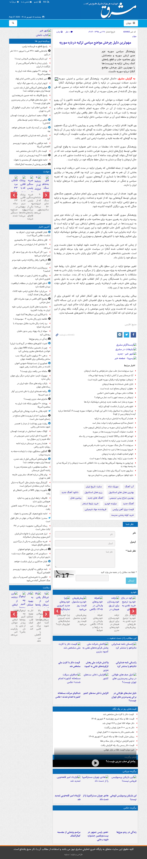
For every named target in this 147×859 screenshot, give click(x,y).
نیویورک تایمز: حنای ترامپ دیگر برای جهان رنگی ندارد (30, 377)
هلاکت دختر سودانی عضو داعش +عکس (115, 393)
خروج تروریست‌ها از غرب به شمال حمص (114, 449)
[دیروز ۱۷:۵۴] (95, 650)
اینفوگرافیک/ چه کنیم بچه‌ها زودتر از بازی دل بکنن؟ (22, 621)
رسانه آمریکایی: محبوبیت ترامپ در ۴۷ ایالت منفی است (32, 527)
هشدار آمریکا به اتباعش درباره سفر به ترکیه (113, 418)
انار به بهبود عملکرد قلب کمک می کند (30, 620)
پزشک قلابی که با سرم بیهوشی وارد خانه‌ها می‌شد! (22, 205)
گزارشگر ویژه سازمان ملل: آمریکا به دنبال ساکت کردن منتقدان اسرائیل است (30, 484)
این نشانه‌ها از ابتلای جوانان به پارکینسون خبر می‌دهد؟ (14, 623)
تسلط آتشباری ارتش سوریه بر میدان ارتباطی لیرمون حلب (108, 427)
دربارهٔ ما (13, 2)
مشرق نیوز (111, 9)
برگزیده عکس (130, 808)
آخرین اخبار (44, 227)
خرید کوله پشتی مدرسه (122, 515)
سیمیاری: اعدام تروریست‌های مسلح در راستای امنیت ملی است (31, 417)
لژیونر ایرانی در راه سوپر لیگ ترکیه (32, 83)
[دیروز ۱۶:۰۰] (95, 820)
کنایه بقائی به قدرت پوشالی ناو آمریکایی (29, 411)
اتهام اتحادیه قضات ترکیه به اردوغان (117, 454)
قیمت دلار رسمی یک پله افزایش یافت (117, 745)
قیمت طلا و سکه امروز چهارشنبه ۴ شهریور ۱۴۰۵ (112, 719)
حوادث (46, 172)
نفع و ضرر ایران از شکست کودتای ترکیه (116, 406)
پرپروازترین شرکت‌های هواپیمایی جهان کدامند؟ (31, 269)
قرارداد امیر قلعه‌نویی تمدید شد (67, 797)
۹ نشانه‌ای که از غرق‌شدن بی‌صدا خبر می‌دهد (38, 204)
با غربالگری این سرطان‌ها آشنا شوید (31, 314)
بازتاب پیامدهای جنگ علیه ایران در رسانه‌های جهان (33, 385)
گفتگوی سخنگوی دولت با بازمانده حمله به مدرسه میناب (30, 453)
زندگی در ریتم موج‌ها (126, 832)
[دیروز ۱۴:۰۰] (67, 820)
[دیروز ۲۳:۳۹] (95, 763)
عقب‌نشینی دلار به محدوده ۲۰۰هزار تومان (115, 732)
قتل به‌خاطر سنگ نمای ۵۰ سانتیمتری (45, 202)
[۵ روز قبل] (95, 607)
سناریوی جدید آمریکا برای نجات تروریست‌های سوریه (110, 470)
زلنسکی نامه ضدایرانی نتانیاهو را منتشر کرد (126, 664)
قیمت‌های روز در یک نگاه (124, 709)
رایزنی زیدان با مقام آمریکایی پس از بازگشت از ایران (33, 64)
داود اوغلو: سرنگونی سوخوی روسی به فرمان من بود (110, 475)
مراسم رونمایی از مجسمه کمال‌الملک (68, 834)
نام (134, 533)
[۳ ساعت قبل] (45, 603)
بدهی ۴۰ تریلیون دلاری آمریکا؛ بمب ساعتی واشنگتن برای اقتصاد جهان (32, 357)
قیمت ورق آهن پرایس (123, 509)
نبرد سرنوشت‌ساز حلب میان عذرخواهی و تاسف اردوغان (108, 371)
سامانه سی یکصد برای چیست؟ (33, 371)
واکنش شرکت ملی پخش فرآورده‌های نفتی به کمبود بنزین (96, 666)
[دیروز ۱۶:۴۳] (67, 650)
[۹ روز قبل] (62, 607)
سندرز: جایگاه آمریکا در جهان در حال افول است (30, 519)
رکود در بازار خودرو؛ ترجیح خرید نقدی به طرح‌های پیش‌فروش (129, 621)
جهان (129, 23)
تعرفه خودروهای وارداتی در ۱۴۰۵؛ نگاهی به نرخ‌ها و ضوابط (96, 622)
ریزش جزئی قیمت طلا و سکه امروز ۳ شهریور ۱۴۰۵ (111, 736)
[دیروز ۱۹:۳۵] (123, 650)
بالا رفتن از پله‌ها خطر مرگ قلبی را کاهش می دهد (38, 626)
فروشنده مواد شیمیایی (95, 509)
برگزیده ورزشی (129, 771)
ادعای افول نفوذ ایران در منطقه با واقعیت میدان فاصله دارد (30, 285)
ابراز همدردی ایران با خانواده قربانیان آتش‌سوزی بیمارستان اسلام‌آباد (32, 535)
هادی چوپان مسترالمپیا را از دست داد (95, 797)
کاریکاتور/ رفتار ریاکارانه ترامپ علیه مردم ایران (31, 261)
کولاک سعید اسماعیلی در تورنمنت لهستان (28, 115)
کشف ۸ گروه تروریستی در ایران (33, 155)
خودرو (133, 592)
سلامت (46, 588)
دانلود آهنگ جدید (69, 492)
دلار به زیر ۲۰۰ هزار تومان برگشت (119, 727)
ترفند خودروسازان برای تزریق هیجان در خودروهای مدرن (113, 622)
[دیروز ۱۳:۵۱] (95, 681)
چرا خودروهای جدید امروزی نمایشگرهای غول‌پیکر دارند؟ (63, 619)
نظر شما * (131, 551)
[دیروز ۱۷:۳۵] (123, 784)
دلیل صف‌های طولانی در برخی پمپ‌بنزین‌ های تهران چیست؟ (124, 697)
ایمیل (133, 542)
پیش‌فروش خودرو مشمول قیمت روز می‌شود (79, 619)
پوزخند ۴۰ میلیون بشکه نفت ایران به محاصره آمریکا (32, 72)
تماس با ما (25, 2)
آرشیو (36, 2)
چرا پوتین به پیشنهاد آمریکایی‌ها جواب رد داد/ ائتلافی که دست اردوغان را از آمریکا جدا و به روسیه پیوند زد (96, 464)
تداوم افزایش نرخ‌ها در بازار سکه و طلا (117, 741)
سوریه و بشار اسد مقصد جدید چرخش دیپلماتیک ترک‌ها (108, 402)
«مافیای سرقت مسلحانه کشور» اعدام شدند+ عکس (67, 695)
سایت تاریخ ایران (94, 487)
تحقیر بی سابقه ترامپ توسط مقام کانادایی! (34, 121)
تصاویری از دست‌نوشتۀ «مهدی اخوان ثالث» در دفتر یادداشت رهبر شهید (32, 365)
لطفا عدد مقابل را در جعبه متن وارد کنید (118, 572)
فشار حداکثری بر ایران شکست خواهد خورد (32, 563)
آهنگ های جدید (95, 498)
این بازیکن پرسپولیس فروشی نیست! (123, 797)
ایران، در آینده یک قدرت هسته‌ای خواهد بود (30, 129)
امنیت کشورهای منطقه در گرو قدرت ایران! (28, 343)
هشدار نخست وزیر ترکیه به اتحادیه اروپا (115, 440)
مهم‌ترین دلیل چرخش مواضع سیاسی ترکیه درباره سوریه (95, 43)
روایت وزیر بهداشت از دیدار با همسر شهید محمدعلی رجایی (32, 425)
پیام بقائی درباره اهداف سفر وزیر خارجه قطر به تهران (31, 476)
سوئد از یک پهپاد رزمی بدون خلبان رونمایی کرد (33, 332)
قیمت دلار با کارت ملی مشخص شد (69, 664)
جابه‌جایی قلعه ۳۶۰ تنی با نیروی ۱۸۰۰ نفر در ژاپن (30, 52)
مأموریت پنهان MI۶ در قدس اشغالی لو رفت (31, 492)
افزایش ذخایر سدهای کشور (95, 693)
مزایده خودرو (111, 504)
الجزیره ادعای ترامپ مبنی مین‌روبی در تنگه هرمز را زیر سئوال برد (32, 437)
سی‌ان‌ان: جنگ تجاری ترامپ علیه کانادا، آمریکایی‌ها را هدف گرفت (31, 292)
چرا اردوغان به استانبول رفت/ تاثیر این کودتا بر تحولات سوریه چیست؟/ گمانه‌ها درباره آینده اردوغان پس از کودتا (97, 412)
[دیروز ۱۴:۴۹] (123, 681)
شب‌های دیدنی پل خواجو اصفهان (32, 549)
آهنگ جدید (128, 504)
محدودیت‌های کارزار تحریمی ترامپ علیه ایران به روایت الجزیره (31, 308)
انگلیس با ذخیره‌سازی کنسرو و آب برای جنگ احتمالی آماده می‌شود (31, 578)
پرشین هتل (75, 498)
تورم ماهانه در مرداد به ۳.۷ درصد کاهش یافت (30, 507)
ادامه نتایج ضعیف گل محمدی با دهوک (30, 160)
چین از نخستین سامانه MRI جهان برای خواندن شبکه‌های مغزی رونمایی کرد (32, 349)
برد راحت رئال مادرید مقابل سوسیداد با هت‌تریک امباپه (31, 325)
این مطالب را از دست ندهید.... (121, 638)
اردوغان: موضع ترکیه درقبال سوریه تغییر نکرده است (110, 379)
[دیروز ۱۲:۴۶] (67, 784)
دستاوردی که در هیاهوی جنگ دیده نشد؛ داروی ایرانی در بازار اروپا (30, 555)
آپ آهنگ (129, 487)
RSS (45, 2)
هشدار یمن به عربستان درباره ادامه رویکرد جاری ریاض (33, 445)
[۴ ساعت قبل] (123, 820)
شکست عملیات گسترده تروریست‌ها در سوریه (113, 432)
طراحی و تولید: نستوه (73, 854)
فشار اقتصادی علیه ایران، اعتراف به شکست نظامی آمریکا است (33, 234)
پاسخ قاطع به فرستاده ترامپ (34, 46)
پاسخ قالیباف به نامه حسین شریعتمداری (29, 95)
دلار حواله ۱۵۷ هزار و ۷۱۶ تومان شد (118, 723)
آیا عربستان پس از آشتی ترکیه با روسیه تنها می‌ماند (110, 375)
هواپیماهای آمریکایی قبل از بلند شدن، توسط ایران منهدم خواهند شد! (31, 89)
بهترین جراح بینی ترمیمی (122, 498)
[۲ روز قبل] (128, 605)
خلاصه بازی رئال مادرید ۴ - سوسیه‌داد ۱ (30, 319)
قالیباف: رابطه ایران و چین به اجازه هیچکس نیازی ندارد (33, 499)
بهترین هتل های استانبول (121, 492)
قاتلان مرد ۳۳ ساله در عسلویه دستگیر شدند (14, 205)
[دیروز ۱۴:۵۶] (95, 784)
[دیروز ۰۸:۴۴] (67, 681)
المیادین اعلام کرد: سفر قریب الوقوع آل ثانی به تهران (31, 109)
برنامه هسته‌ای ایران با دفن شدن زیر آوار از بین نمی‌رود (30, 393)
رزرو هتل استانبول (93, 492)
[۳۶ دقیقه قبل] (38, 189)
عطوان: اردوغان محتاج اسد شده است (116, 388)
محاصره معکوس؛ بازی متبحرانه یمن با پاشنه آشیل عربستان (32, 468)
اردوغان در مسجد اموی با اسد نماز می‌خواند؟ (113, 397)
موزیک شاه (113, 487)
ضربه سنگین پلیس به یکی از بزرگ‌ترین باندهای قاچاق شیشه (30, 207)
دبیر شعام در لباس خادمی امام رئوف (31, 78)
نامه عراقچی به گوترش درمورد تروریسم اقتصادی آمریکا (31, 145)
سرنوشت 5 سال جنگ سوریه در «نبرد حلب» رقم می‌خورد (108, 445)
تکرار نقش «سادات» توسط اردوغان (117, 384)
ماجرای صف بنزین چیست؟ (120, 761)
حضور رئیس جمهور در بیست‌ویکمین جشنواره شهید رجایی (98, 836)
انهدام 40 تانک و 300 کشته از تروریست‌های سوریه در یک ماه (106, 436)
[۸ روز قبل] (78, 604)
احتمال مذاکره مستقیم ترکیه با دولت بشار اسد (112, 423)
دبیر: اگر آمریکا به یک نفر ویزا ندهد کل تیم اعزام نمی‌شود (31, 253)
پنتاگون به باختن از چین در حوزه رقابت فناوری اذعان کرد (32, 277)
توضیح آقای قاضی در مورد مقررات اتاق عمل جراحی (32, 300)
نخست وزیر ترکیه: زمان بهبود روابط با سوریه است (111, 458)
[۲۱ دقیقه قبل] (45, 188)
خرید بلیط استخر (90, 504)
